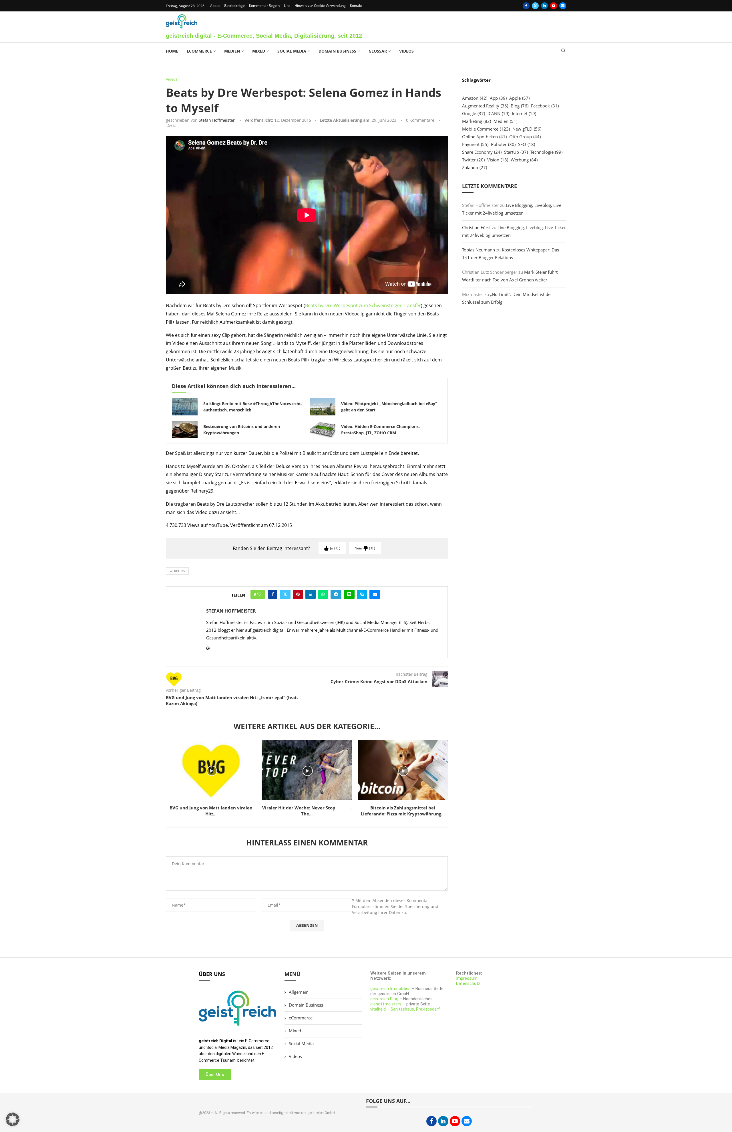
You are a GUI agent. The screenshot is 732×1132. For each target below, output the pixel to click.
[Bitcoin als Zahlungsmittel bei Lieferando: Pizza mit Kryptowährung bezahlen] (403, 770)
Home (172, 51)
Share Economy (482, 152)
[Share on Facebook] (272, 594)
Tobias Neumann (478, 250)
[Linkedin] (544, 5)
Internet (524, 113)
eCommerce (199, 51)
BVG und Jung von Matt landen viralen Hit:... (211, 811)
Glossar (378, 51)
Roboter (503, 144)
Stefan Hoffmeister (217, 120)
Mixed (258, 51)
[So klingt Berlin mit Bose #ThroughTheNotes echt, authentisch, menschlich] (185, 406)
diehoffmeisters (385, 1004)
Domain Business (337, 51)
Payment (475, 144)
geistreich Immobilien (390, 988)
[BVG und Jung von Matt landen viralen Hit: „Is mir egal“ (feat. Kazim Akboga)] (211, 770)
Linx (287, 5)
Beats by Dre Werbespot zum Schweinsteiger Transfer (363, 305)
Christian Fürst (476, 227)
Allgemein (299, 992)
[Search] (563, 51)
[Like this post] (259, 594)
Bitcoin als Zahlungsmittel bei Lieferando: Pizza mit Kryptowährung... (403, 811)
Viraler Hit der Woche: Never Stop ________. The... (306, 811)
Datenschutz (468, 983)
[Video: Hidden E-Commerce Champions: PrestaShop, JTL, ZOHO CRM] (322, 429)
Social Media (291, 51)
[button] (12, 1119)
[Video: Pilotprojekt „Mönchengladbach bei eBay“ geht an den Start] (322, 406)
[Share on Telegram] (336, 594)
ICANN (498, 113)
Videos (406, 51)
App (498, 98)
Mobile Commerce (486, 129)
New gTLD (526, 129)
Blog (519, 106)
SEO (526, 144)
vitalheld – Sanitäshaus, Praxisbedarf (405, 1009)
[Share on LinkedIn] (310, 594)
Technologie (546, 152)
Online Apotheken (484, 136)
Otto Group (525, 136)
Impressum (467, 978)
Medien (232, 51)
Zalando (474, 167)
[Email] (562, 5)
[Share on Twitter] (285, 594)
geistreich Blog (384, 998)
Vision (497, 160)
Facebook (545, 106)
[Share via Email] (374, 594)
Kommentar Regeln (264, 5)
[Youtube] (553, 5)
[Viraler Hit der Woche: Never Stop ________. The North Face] (307, 770)
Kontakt (356, 5)
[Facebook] (526, 5)
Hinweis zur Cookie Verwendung (320, 5)
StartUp (516, 152)
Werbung (177, 571)
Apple (519, 98)
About (215, 5)
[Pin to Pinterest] (298, 594)
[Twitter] (535, 5)
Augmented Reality (485, 106)
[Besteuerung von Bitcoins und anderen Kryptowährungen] (185, 429)
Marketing (476, 121)
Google (473, 113)
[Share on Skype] (362, 594)
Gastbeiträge (234, 5)
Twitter (473, 160)
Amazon (474, 98)
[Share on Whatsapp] (323, 594)
